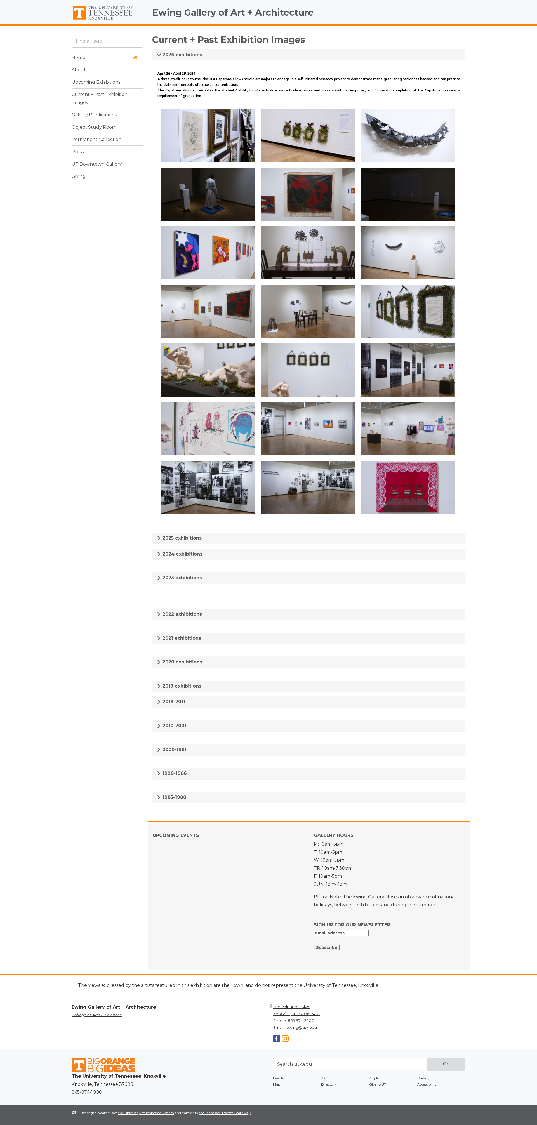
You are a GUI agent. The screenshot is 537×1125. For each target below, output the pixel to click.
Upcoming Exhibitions (96, 82)
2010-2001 (173, 725)
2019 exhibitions (181, 686)
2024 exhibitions (181, 554)
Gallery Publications (94, 114)
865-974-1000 (87, 1092)
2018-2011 (173, 701)
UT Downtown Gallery (97, 164)
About (79, 69)
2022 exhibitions (181, 614)
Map (276, 1084)
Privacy (423, 1078)
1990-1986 (174, 773)
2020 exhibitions (181, 662)
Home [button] (78, 57)
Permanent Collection (96, 139)
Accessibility (427, 1084)
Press (78, 151)
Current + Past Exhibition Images (100, 98)
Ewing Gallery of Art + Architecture (233, 12)
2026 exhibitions (181, 54)
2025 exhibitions (181, 538)
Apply (374, 1078)
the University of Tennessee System (146, 1113)
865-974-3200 (301, 1020)
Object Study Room (94, 127)
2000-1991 (174, 749)
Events (278, 1078)
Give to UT (377, 1084)
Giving (79, 176)
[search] (107, 41)
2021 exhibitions (181, 638)
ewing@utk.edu (301, 1027)
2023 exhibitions (181, 577)
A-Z (324, 1078)
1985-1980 (173, 797)
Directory (328, 1084)
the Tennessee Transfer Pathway (225, 1113)
